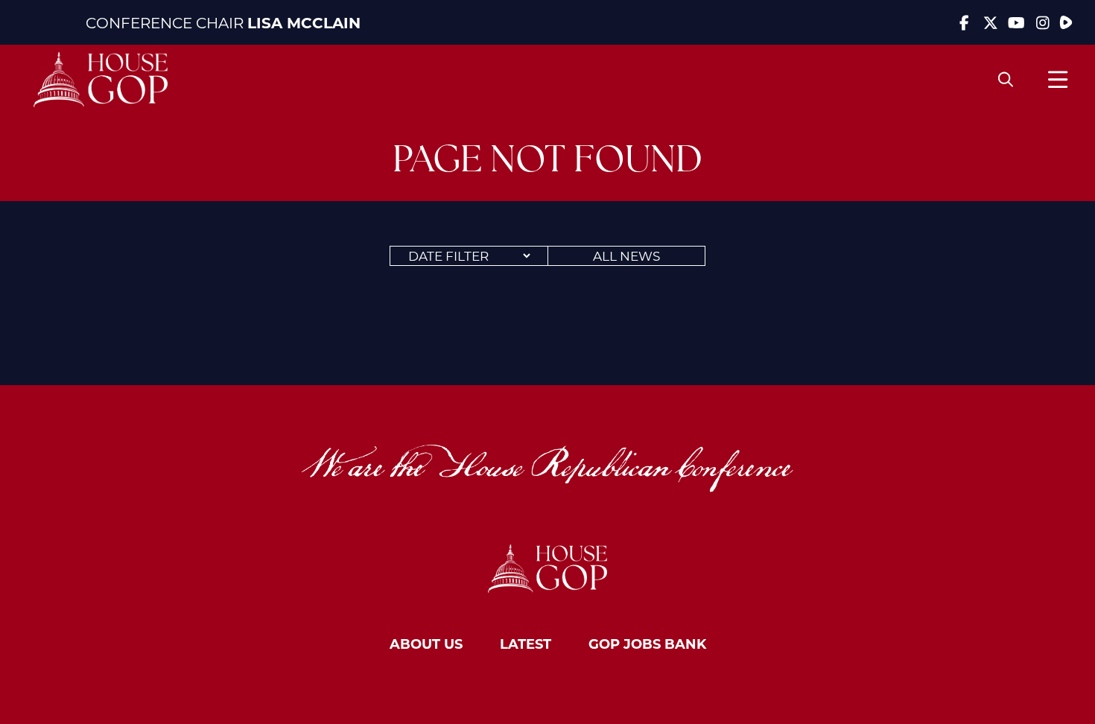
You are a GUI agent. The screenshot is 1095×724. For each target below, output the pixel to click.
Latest (525, 643)
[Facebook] (964, 22)
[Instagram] (1042, 22)
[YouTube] (1016, 22)
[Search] (1006, 80)
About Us (426, 643)
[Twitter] (990, 22)
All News (626, 255)
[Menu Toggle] (1058, 79)
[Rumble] (1066, 22)
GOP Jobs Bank (647, 643)
